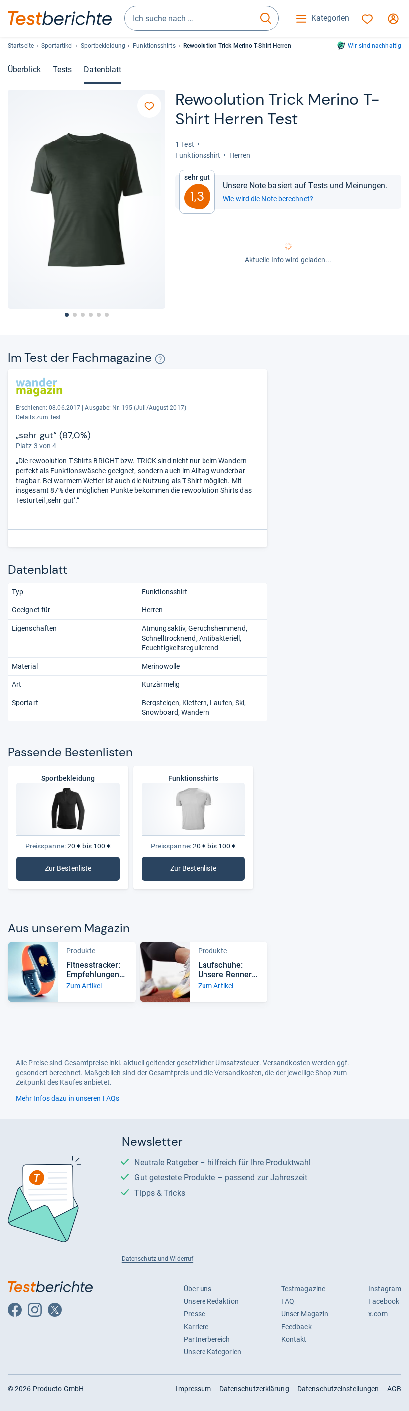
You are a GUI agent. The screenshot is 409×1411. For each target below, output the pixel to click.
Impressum (193, 1389)
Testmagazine (303, 1289)
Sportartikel (57, 45)
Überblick (24, 69)
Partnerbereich (207, 1339)
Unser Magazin (304, 1314)
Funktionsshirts (154, 45)
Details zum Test (38, 417)
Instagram (384, 1289)
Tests (62, 69)
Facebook (383, 1301)
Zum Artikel (84, 985)
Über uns (197, 1289)
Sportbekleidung (103, 45)
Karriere (196, 1327)
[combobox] (189, 18)
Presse (194, 1314)
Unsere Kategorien (212, 1352)
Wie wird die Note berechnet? (268, 199)
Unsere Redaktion (211, 1301)
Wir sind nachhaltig (374, 45)
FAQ (287, 1301)
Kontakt (294, 1339)
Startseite (21, 45)
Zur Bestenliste (82, 870)
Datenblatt (102, 69)
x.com (377, 1314)
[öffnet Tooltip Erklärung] (160, 359)
